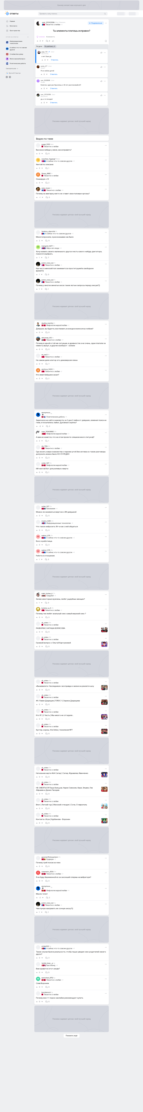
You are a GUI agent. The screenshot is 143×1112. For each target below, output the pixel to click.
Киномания (50, 509)
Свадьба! (50, 596)
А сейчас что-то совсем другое (59, 161)
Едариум (50, 859)
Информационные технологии (58, 523)
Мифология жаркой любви (56, 325)
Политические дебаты (55, 417)
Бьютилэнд (50, 965)
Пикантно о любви (53, 25)
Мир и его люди (52, 248)
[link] (71, 149)
